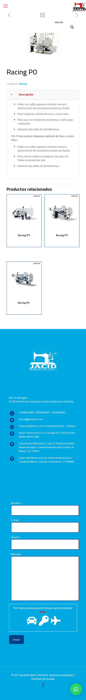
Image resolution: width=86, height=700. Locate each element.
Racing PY (24, 235)
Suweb (51, 678)
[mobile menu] (5, 6)
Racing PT (62, 235)
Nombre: (16, 503)
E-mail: (15, 520)
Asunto (15, 537)
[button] (76, 689)
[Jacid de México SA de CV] (79, 6)
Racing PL (24, 302)
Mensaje (16, 554)
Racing (23, 83)
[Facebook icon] (43, 686)
